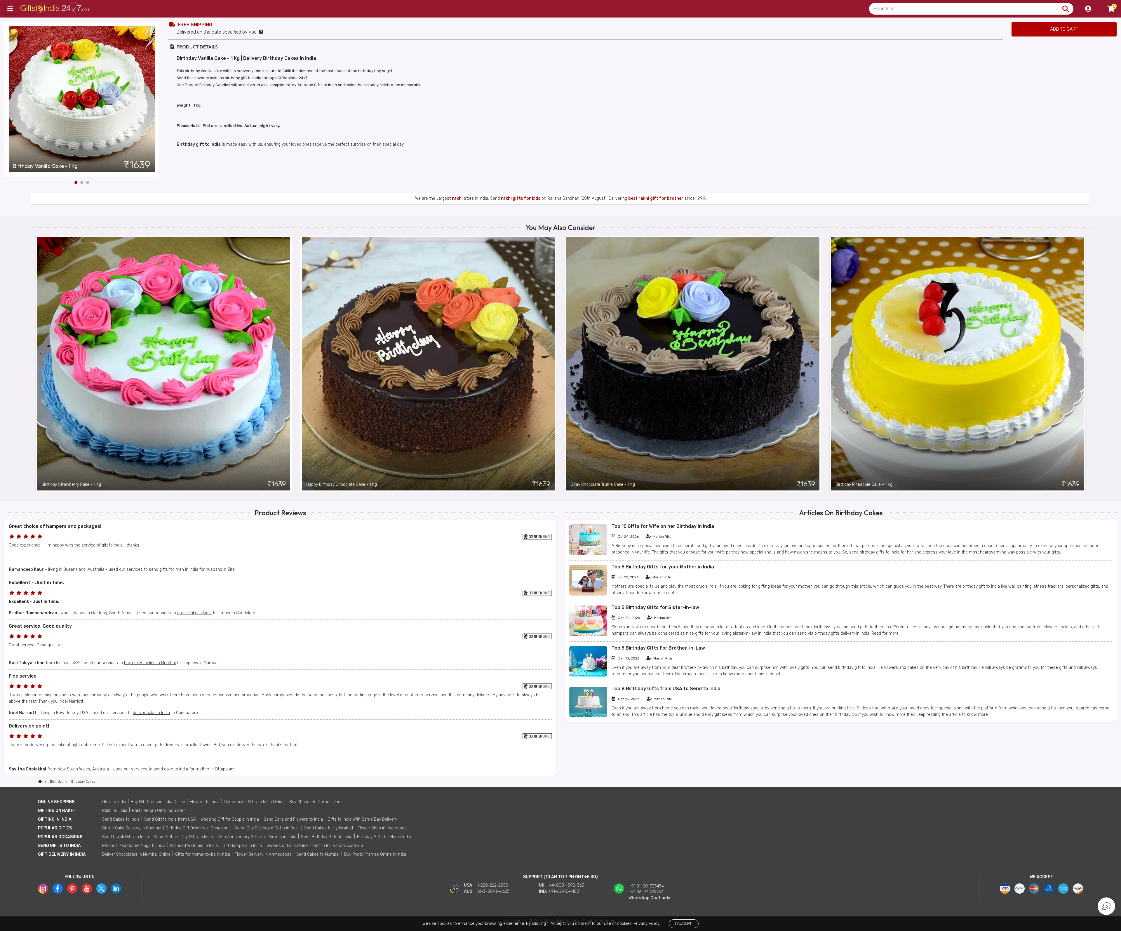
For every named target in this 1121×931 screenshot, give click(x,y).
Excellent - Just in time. (36, 582)
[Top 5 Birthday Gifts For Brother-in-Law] (588, 675)
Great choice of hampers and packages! (55, 526)
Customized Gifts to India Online (254, 801)
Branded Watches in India (194, 845)
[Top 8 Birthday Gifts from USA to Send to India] (588, 716)
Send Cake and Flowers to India (293, 819)
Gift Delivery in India (62, 854)
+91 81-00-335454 (646, 886)
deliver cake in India (151, 712)
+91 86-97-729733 (646, 892)
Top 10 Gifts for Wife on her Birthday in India (663, 526)
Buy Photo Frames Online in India (375, 854)
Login (1088, 9)
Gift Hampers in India (242, 845)
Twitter (101, 888)
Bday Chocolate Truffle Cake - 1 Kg (603, 484)
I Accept (683, 923)
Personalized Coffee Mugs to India (134, 845)
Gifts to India (114, 801)
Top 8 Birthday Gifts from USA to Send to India (666, 688)
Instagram (43, 888)
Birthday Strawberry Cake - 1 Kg (71, 484)
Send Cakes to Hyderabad (328, 828)
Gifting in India (55, 819)
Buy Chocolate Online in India (316, 801)
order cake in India (194, 612)
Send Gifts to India (59, 845)
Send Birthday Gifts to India (326, 836)
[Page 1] (75, 182)
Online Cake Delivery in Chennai (131, 828)
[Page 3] (87, 182)
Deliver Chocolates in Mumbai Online (136, 854)
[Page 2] (81, 182)
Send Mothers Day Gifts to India (183, 836)
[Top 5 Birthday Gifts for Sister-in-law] (588, 634)
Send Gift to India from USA (170, 819)
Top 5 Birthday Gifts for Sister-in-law (655, 607)
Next (154, 99)
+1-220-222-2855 (491, 885)
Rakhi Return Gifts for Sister (158, 810)
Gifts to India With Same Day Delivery (362, 819)
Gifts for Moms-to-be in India (202, 854)
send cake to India (171, 769)
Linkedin (116, 888)
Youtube (87, 888)
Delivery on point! (29, 726)
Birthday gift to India (199, 144)
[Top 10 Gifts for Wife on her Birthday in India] (588, 553)
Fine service (22, 676)
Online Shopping (56, 801)
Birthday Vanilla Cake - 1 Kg (45, 166)
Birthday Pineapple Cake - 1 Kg (863, 484)
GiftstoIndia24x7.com (55, 8)
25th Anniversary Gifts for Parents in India (256, 836)
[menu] (10, 8)
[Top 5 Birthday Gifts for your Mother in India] (588, 594)
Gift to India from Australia (338, 845)
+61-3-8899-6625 (492, 891)
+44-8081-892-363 (565, 885)
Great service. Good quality (40, 626)
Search (1065, 9)
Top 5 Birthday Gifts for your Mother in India (663, 567)
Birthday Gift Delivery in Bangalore (198, 828)
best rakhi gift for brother (655, 198)
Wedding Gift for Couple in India (230, 819)
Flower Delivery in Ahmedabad (263, 854)
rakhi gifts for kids (520, 198)
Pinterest (72, 888)
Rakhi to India (114, 810)
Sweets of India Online (288, 845)
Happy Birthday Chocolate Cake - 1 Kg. (342, 484)
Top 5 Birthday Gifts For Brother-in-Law (658, 648)
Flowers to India (205, 801)
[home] (40, 781)
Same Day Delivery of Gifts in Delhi (267, 828)
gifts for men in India (178, 569)
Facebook (58, 888)
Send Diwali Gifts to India (125, 836)
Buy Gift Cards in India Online (158, 801)
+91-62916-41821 (564, 891)
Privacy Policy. (647, 923)
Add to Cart (1064, 29)
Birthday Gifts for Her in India (384, 836)
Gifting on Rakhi (56, 810)
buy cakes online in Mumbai (150, 662)
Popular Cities (55, 828)
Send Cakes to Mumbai (318, 854)
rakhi (457, 198)
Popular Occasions (60, 836)
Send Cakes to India (121, 819)
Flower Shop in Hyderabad (382, 828)
